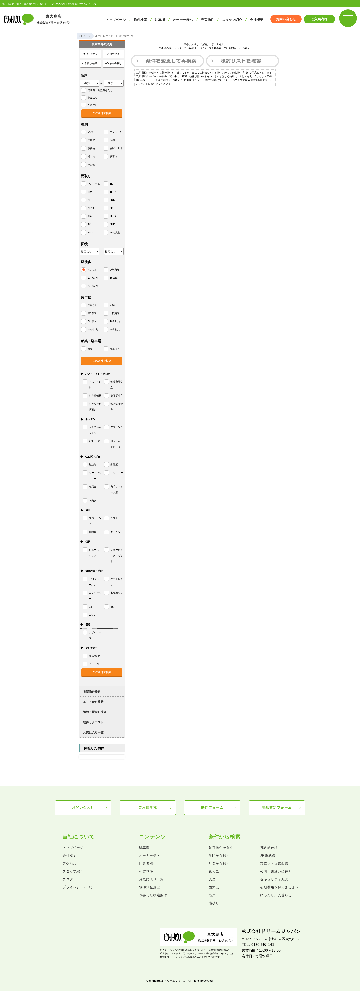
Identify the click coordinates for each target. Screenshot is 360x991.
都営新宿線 (269, 847)
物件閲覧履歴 (149, 887)
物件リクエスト (93, 722)
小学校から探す (90, 63)
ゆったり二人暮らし (276, 895)
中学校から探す (113, 63)
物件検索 (140, 19)
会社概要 (256, 19)
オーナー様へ (183, 19)
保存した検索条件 (153, 895)
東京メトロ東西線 (274, 863)
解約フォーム (212, 808)
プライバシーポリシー (80, 887)
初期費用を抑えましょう (279, 887)
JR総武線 (267, 855)
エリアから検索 (93, 701)
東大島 (214, 871)
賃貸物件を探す (221, 847)
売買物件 (207, 19)
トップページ (116, 19)
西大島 (214, 887)
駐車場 (160, 19)
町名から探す (219, 863)
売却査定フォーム (277, 808)
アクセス (69, 863)
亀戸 (212, 895)
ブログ (67, 879)
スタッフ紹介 (232, 19)
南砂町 (214, 903)
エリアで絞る (90, 54)
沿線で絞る (113, 54)
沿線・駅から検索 (94, 712)
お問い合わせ (286, 19)
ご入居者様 (319, 19)
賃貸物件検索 (92, 691)
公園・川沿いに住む (276, 871)
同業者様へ (148, 863)
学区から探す (219, 855)
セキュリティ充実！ (276, 879)
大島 (212, 879)
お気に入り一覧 (93, 732)
